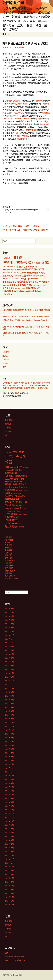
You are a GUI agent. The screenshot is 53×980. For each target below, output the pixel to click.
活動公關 (8, 537)
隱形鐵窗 (16, 388)
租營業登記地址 (9, 282)
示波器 (17, 136)
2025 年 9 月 (9, 646)
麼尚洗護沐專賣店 (41, 385)
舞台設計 (5, 363)
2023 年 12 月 (10, 726)
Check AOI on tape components (15, 118)
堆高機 (46, 104)
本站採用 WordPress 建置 (12, 975)
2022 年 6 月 (9, 791)
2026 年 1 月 (9, 631)
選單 (4, 34)
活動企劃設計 (10, 571)
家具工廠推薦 (7, 388)
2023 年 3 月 (9, 757)
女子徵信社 (29, 385)
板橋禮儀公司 (31, 266)
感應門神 (5, 267)
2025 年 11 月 (10, 639)
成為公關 (8, 553)
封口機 (38, 118)
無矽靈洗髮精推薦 (28, 272)
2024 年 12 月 (10, 681)
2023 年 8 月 (9, 738)
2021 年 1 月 (9, 855)
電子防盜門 (43, 285)
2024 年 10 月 (10, 688)
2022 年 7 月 (9, 787)
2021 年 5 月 (9, 840)
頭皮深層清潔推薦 (20, 288)
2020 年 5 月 (9, 886)
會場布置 (8, 558)
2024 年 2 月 (9, 719)
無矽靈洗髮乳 (6, 273)
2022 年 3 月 (9, 802)
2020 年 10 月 (10, 867)
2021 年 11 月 (10, 817)
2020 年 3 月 (9, 893)
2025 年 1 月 (9, 677)
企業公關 (8, 545)
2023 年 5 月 (9, 749)
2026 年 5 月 (9, 620)
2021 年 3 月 (9, 848)
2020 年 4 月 (9, 889)
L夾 (21, 109)
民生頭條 (29, 269)
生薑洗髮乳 (18, 276)
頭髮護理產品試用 (24, 291)
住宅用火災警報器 (16, 262)
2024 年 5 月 (9, 707)
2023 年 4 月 (9, 753)
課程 (4, 367)
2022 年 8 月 (9, 783)
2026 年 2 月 (9, 628)
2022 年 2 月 (9, 806)
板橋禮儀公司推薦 (9, 270)
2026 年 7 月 (9, 612)
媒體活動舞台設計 (12, 578)
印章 (46, 262)
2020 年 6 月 (9, 882)
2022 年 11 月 (10, 772)
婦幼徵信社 (37, 383)
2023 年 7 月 (9, 741)
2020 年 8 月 (9, 874)
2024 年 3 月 (9, 715)
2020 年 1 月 (9, 901)
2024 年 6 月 (9, 703)
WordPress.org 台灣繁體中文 (16, 960)
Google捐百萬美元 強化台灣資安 (21, 226)
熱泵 (43, 273)
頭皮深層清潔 (8, 288)
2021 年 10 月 (10, 821)
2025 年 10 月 (10, 643)
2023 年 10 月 (10, 730)
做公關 (7, 542)
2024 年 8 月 (9, 696)
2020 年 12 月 (10, 859)
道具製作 (41, 388)
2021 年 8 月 (9, 829)
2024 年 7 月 (9, 700)
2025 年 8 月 (9, 650)
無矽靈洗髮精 (15, 273)
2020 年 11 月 (10, 863)
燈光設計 (5, 356)
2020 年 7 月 (9, 878)
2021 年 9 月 (9, 825)
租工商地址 (35, 279)
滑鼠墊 (24, 124)
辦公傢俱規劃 (25, 388)
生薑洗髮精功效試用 (39, 276)
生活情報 (20, 47)
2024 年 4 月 (9, 711)
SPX (23, 139)
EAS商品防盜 (6, 258)
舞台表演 (8, 573)
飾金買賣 (36, 291)
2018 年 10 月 (10, 905)
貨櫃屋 (39, 101)
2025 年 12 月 (10, 635)
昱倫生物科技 (18, 383)
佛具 (33, 263)
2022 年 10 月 (10, 776)
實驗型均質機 (32, 130)
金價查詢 (26, 285)
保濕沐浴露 (39, 263)
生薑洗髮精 (27, 275)
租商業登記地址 (25, 279)
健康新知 (20, 385)
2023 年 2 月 (9, 760)
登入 (6, 953)
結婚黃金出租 (23, 281)
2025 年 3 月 (9, 669)
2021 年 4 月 (9, 844)
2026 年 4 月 (9, 624)
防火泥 (33, 285)
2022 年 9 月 (9, 779)
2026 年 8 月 (9, 609)
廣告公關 (8, 547)
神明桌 (5, 278)
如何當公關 (9, 540)
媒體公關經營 (10, 576)
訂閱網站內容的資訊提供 (14, 956)
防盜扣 (37, 285)
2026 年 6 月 (9, 616)
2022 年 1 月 (9, 810)
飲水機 (15, 133)
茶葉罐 (43, 121)
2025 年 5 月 (9, 662)
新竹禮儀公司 (20, 267)
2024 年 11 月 (10, 684)
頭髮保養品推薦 (33, 288)
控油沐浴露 (11, 267)
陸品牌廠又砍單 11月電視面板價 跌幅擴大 (26, 229)
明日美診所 (11, 385)
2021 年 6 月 (9, 836)
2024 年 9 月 (9, 692)
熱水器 (39, 272)
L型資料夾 (18, 112)
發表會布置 (9, 568)
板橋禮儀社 (21, 270)
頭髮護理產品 (9, 291)
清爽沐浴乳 (39, 269)
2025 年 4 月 (9, 665)
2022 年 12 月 (10, 768)
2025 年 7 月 (9, 654)
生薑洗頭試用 (8, 275)
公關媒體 (5, 352)
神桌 (9, 279)
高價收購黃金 (7, 294)
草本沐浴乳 (44, 281)
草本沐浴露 (5, 285)
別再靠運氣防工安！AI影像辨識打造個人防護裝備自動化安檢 (25, 316)
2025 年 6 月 (9, 658)
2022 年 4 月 (9, 798)
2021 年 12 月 (10, 814)
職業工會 (34, 281)
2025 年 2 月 (9, 673)
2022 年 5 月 (9, 795)
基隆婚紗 (34, 388)
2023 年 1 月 (9, 764)
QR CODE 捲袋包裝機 (18, 104)
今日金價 (16, 257)
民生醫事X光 (7, 383)
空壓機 (25, 136)
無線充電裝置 (14, 101)
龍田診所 (28, 383)
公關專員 (8, 550)
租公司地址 (15, 279)
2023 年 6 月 (9, 745)
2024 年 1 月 (9, 722)
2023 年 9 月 (9, 734)
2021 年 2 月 (9, 851)
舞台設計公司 (10, 560)
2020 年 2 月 (9, 897)
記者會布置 (9, 565)
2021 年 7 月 (9, 832)
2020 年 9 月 (9, 870)
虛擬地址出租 (15, 285)
